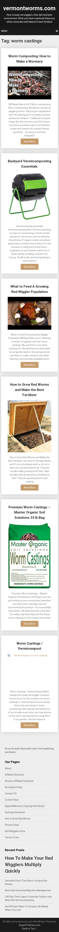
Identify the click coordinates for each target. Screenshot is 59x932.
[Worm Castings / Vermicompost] (29, 670)
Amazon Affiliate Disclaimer (19, 781)
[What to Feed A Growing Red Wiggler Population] (29, 313)
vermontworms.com (29, 8)
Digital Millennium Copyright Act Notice (25, 806)
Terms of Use (12, 837)
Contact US (11, 793)
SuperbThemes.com (29, 925)
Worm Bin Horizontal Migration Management (28, 890)
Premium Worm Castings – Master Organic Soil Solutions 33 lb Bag (29, 512)
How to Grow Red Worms (17, 818)
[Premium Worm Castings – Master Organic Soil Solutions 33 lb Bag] (29, 556)
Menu (4, 31)
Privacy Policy (12, 825)
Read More (29, 141)
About (8, 768)
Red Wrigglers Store (15, 831)
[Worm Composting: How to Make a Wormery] (29, 83)
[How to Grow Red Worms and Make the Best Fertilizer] (29, 426)
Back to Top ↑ (29, 928)
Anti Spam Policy (13, 787)
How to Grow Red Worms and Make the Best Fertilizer (29, 390)
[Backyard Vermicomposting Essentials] (29, 197)
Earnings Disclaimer (15, 812)
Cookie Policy (12, 799)
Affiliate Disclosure (14, 774)
